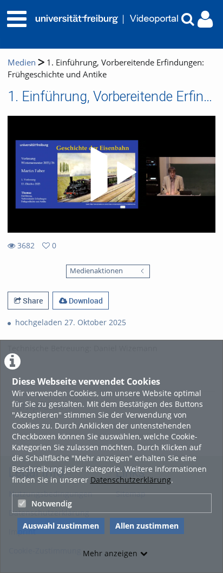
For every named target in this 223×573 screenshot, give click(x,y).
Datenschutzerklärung (130, 480)
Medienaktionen (96, 270)
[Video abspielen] (111, 174)
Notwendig (51, 503)
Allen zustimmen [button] (147, 526)
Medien (22, 62)
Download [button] (85, 300)
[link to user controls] (205, 19)
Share (32, 300)
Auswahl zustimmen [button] (61, 526)
